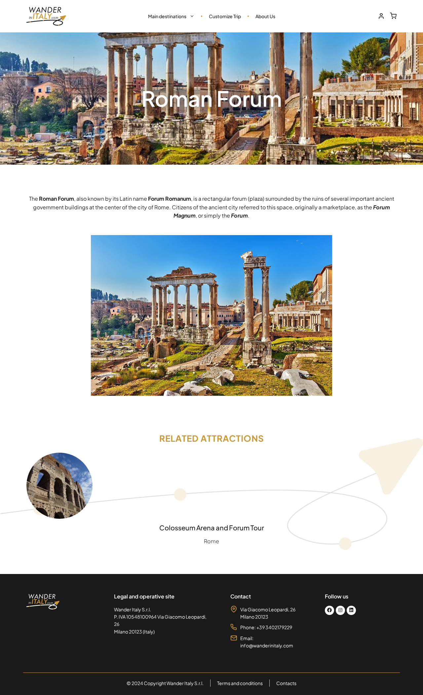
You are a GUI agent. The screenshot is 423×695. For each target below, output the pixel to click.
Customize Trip (225, 16)
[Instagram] (340, 610)
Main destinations (167, 16)
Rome (211, 541)
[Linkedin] (351, 610)
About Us (265, 16)
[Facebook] (329, 610)
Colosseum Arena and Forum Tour (211, 527)
